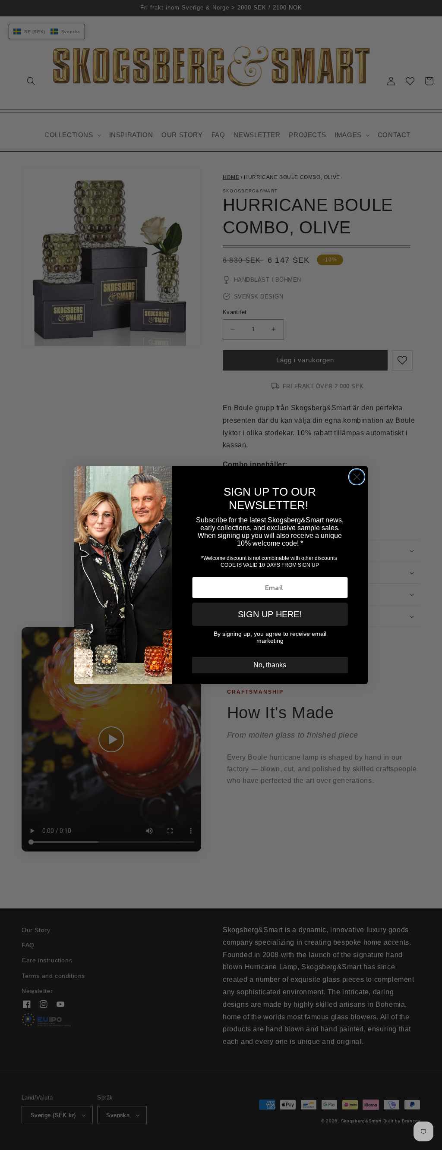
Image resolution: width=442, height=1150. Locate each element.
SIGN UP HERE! (270, 614)
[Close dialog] (356, 476)
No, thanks (269, 665)
